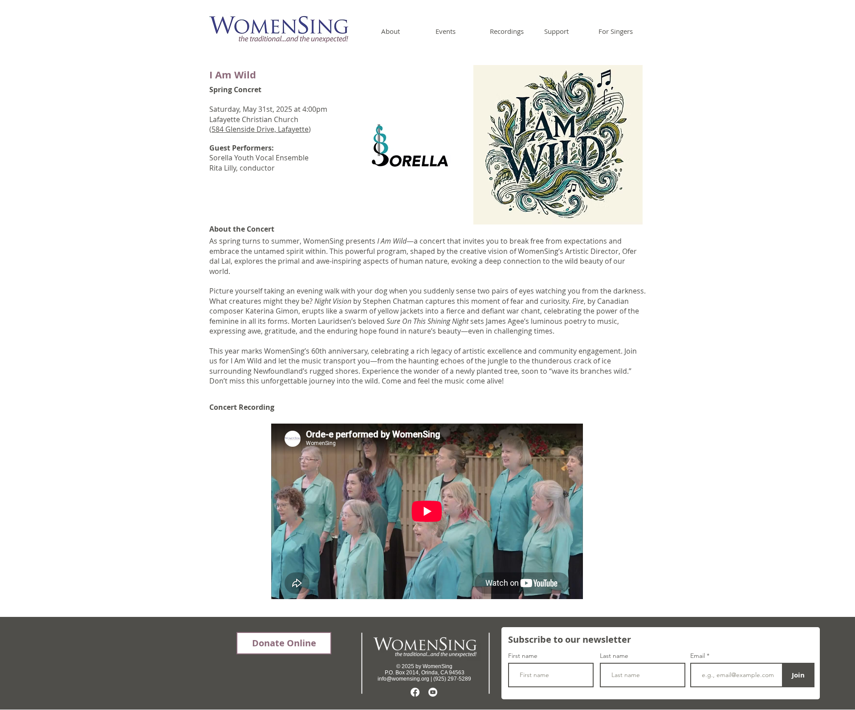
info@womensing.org (403, 679)
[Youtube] (432, 692)
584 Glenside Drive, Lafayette (260, 129)
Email (698, 656)
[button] (402, 31)
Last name (614, 656)
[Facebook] (415, 692)
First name (522, 656)
